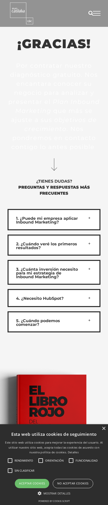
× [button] (103, 428)
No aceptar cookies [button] (72, 483)
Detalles (73, 452)
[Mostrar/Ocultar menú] (96, 13)
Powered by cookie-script (54, 501)
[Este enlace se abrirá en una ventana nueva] (21, 13)
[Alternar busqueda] (90, 13)
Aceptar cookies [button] (32, 483)
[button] (54, 219)
